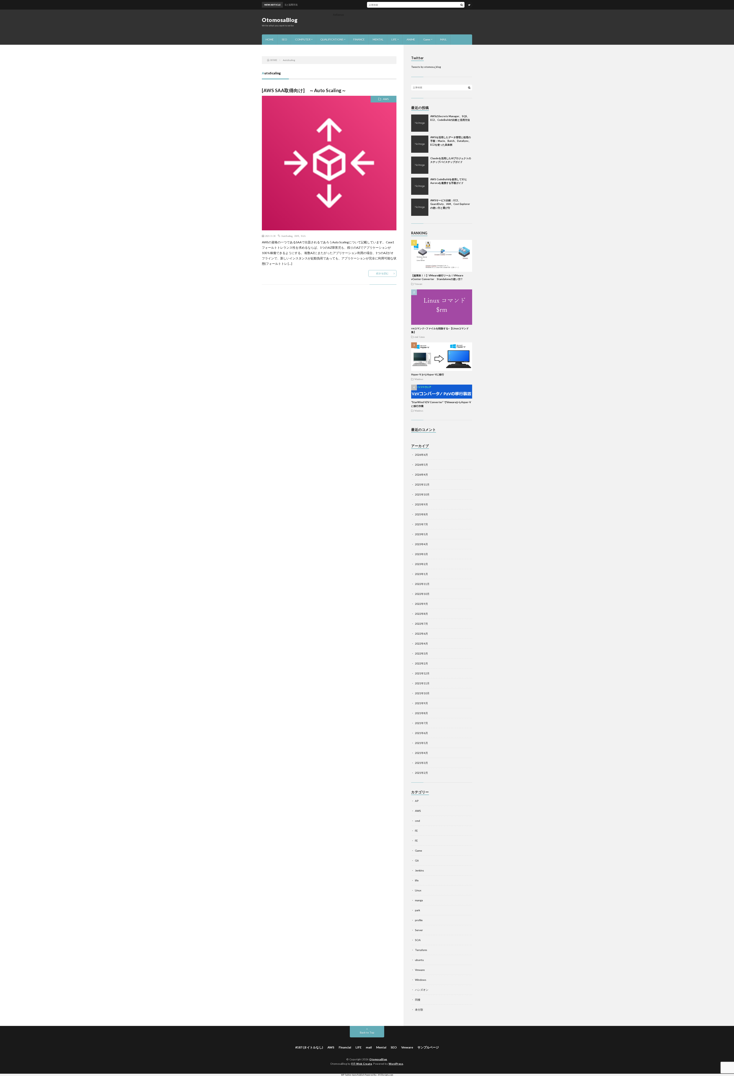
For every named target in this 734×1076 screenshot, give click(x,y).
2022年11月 (422, 584)
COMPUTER (302, 39)
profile (419, 920)
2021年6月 (421, 733)
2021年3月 (421, 762)
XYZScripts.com (385, 1075)
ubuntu (419, 959)
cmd (416, 337)
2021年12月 (422, 673)
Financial (345, 1047)
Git (417, 860)
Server (419, 930)
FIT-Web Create (361, 1063)
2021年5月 (421, 743)
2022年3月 (421, 653)
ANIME (411, 39)
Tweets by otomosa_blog (426, 66)
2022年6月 (421, 633)
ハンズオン (421, 989)
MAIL (443, 39)
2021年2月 (421, 772)
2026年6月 (421, 454)
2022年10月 (422, 593)
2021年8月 (421, 713)
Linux (422, 337)
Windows (418, 379)
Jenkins (419, 870)
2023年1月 (421, 574)
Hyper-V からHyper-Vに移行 (427, 374)
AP (417, 800)
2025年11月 (422, 484)
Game (426, 39)
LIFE (394, 39)
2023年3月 (421, 554)
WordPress (396, 1063)
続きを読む (382, 273)
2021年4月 (421, 752)
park (417, 910)
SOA (418, 940)
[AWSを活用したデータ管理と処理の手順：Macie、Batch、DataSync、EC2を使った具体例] (419, 144)
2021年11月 (422, 683)
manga (419, 900)
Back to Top (367, 1032)
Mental (381, 1047)
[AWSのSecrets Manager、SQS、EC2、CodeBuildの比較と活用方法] (419, 123)
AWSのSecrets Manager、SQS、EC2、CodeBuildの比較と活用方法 (388, 4)
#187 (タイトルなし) (309, 1047)
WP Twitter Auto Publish (352, 1075)
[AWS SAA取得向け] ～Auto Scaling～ (304, 90)
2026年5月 (421, 464)
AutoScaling (286, 236)
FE (416, 830)
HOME (270, 39)
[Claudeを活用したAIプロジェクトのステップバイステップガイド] (419, 165)
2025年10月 (422, 494)
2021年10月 (422, 693)
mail (369, 1047)
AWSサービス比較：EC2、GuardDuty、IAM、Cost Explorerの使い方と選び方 (450, 204)
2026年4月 (421, 474)
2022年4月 (421, 643)
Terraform (421, 950)
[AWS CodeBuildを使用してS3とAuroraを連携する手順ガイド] (419, 186)
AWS (386, 99)
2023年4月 (421, 544)
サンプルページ (428, 1047)
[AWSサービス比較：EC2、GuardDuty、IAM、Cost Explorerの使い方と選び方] (419, 207)
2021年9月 (421, 703)
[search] (461, 5)
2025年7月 (421, 524)
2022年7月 (421, 623)
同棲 (417, 999)
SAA (303, 236)
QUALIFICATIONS (331, 39)
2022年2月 (421, 663)
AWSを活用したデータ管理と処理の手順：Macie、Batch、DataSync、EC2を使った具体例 (450, 141)
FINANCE (359, 39)
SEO (284, 39)
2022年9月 (421, 603)
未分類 (419, 1009)
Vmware (418, 284)
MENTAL (378, 39)
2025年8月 (421, 514)
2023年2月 (421, 564)
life (417, 880)
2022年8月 (421, 613)
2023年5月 (421, 534)
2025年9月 (421, 504)
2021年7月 (421, 723)
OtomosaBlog (280, 20)
